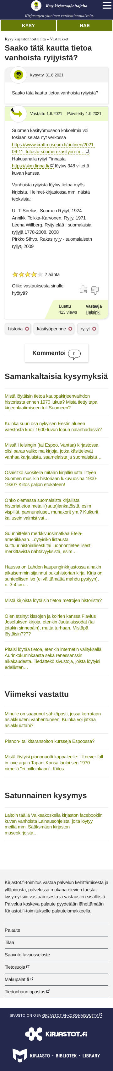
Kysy (28, 25)
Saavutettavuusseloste (27, 954)
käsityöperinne (51, 328)
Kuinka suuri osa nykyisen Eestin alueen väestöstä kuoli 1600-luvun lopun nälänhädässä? (53, 426)
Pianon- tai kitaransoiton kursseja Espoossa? (49, 741)
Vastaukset (59, 39)
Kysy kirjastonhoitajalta (25, 39)
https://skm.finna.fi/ (30, 165)
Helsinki (93, 312)
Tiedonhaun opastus (25, 991)
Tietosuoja (15, 967)
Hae (85, 25)
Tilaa (9, 942)
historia (15, 328)
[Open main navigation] (107, 5)
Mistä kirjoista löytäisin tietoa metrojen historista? (53, 600)
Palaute (12, 930)
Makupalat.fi (17, 979)
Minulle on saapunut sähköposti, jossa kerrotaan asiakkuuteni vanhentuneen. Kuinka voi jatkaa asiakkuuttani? (53, 719)
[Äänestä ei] (94, 290)
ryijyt (85, 328)
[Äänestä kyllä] (84, 289)
